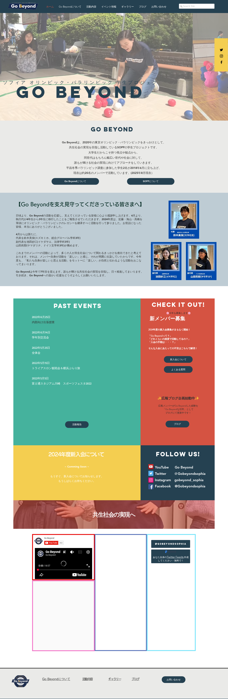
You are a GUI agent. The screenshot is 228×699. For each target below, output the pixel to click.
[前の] (18, 67)
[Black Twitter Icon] (221, 50)
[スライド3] (115, 113)
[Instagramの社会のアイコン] (150, 480)
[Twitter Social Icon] (150, 473)
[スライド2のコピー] (118, 113)
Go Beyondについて (56, 678)
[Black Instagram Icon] (221, 56)
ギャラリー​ (114, 678)
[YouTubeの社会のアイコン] (150, 466)
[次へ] (209, 67)
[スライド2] (112, 113)
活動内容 (87, 678)
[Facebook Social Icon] (150, 486)
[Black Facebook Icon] (221, 62)
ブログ (135, 678)
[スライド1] (109, 113)
